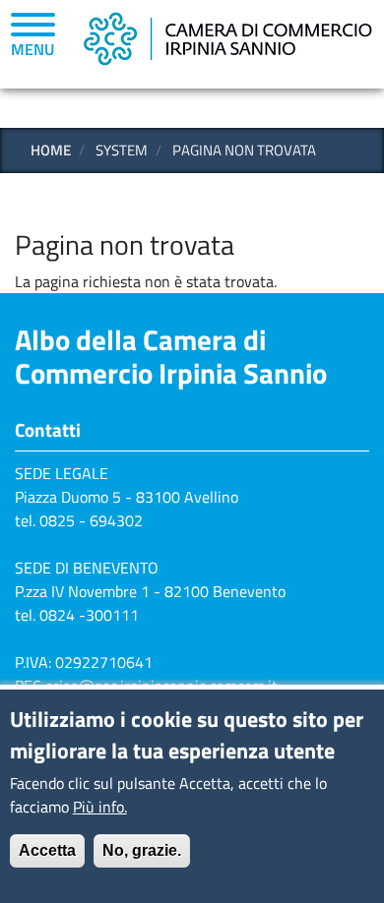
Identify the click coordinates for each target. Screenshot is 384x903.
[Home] (226, 37)
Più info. (100, 806)
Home (51, 150)
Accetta (47, 850)
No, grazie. (141, 850)
